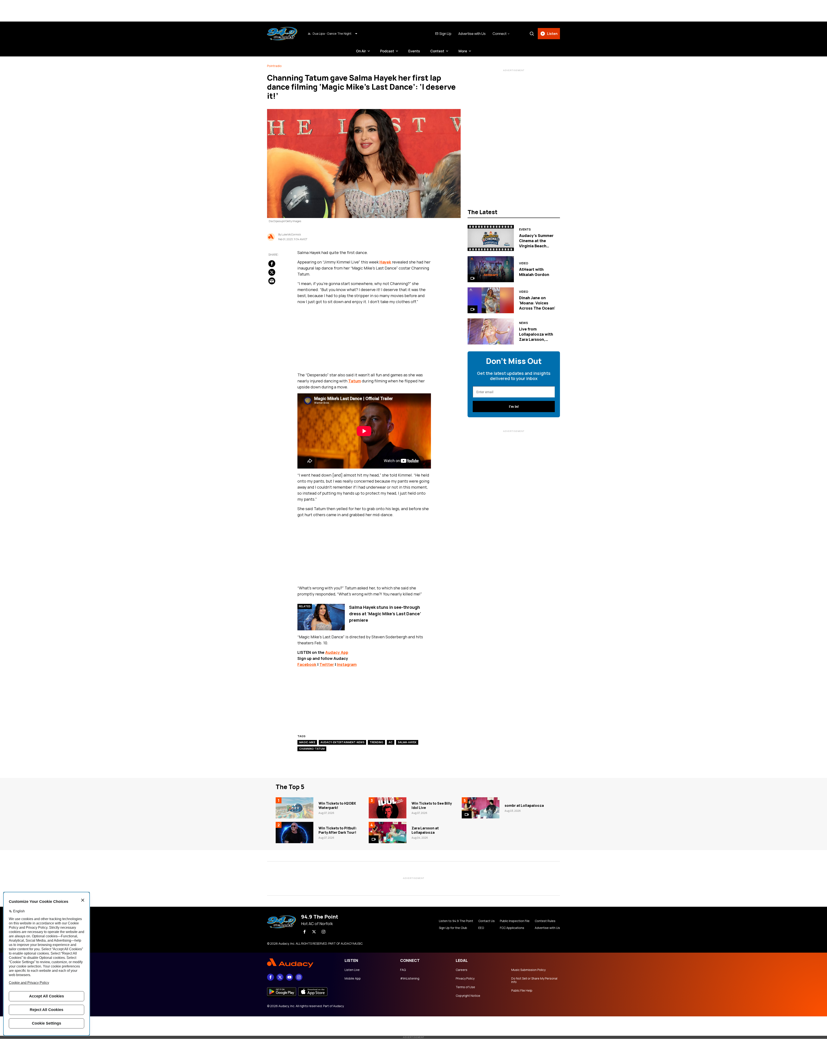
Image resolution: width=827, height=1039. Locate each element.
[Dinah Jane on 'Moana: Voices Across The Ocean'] (491, 300)
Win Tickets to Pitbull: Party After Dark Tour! (338, 830)
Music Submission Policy (528, 970)
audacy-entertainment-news (342, 742)
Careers (461, 970)
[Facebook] (304, 931)
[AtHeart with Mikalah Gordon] (491, 269)
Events (414, 51)
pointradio (274, 66)
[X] (314, 931)
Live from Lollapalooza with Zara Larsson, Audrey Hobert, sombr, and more (536, 339)
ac (391, 742)
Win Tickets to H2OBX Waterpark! (337, 805)
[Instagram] (323, 931)
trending (376, 742)
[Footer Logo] (301, 963)
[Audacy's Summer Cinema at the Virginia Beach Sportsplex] (491, 238)
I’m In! (514, 407)
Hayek (385, 262)
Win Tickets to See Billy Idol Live (432, 805)
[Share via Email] (271, 280)
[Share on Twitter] (271, 272)
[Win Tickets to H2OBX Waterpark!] (294, 807)
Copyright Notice (468, 995)
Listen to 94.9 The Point (456, 921)
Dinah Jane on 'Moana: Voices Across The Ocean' (537, 303)
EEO (481, 928)
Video (523, 263)
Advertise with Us (472, 34)
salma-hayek (407, 742)
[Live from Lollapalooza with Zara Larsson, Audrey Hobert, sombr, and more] (491, 331)
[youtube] (289, 977)
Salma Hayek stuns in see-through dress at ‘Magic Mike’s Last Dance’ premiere (385, 613)
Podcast (387, 51)
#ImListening (409, 978)
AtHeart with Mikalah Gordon (534, 272)
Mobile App (353, 978)
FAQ (403, 970)
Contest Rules (545, 921)
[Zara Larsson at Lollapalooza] (387, 832)
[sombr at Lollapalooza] (480, 807)
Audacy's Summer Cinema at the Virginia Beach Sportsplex (536, 243)
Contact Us (486, 921)
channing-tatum (312, 749)
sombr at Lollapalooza (524, 805)
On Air (361, 51)
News (523, 323)
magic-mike (307, 742)
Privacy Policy (465, 978)
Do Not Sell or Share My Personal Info (534, 980)
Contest (437, 51)
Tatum (354, 380)
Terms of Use (465, 987)
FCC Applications (512, 928)
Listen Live (352, 970)
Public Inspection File (515, 921)
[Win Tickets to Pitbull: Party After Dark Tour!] (294, 832)
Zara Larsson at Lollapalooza (425, 830)
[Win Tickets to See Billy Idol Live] (387, 807)
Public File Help (521, 990)
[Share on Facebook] (271, 263)
